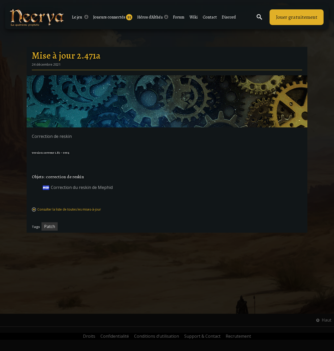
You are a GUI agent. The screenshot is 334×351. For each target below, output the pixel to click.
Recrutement (238, 336)
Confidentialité (114, 336)
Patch (49, 226)
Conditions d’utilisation (156, 336)
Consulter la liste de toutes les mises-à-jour (69, 209)
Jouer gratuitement (296, 17)
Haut (326, 320)
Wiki (193, 17)
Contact (210, 17)
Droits (89, 336)
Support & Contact (202, 336)
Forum (178, 17)
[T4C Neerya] (36, 17)
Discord (229, 17)
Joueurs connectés (112, 17)
